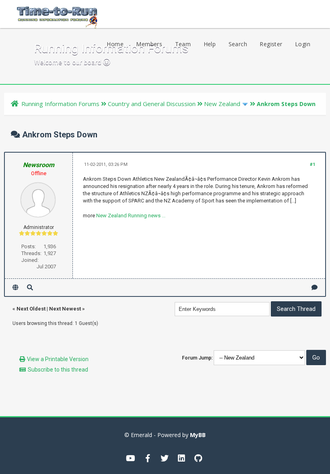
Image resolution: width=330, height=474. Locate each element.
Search (238, 44)
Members (149, 44)
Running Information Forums (60, 104)
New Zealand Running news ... (130, 215)
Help (210, 44)
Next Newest (65, 309)
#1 (312, 164)
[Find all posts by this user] (30, 287)
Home (115, 44)
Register (271, 44)
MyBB (198, 435)
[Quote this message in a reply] (314, 287)
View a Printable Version (58, 359)
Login (302, 44)
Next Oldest (30, 309)
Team (183, 44)
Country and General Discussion (152, 104)
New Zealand (222, 104)
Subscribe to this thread (58, 369)
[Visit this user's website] (15, 287)
